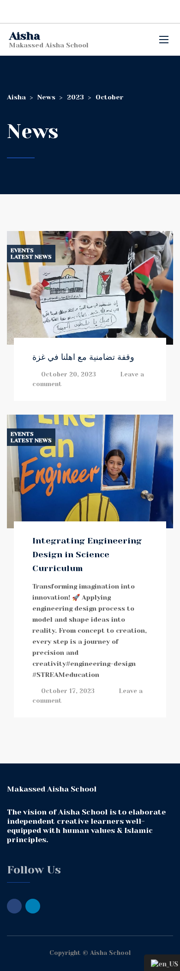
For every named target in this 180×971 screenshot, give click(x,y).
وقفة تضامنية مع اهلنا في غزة (83, 357)
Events (22, 250)
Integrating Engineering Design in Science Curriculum (87, 554)
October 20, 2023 (68, 374)
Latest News (31, 257)
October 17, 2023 (68, 691)
